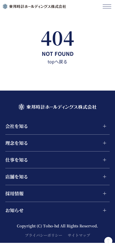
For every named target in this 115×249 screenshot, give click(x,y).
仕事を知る (16, 159)
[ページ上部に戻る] (108, 239)
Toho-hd (51, 225)
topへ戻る (57, 61)
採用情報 (14, 193)
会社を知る (16, 126)
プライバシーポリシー (43, 235)
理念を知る (16, 142)
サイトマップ (79, 235)
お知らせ (14, 210)
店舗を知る (16, 176)
